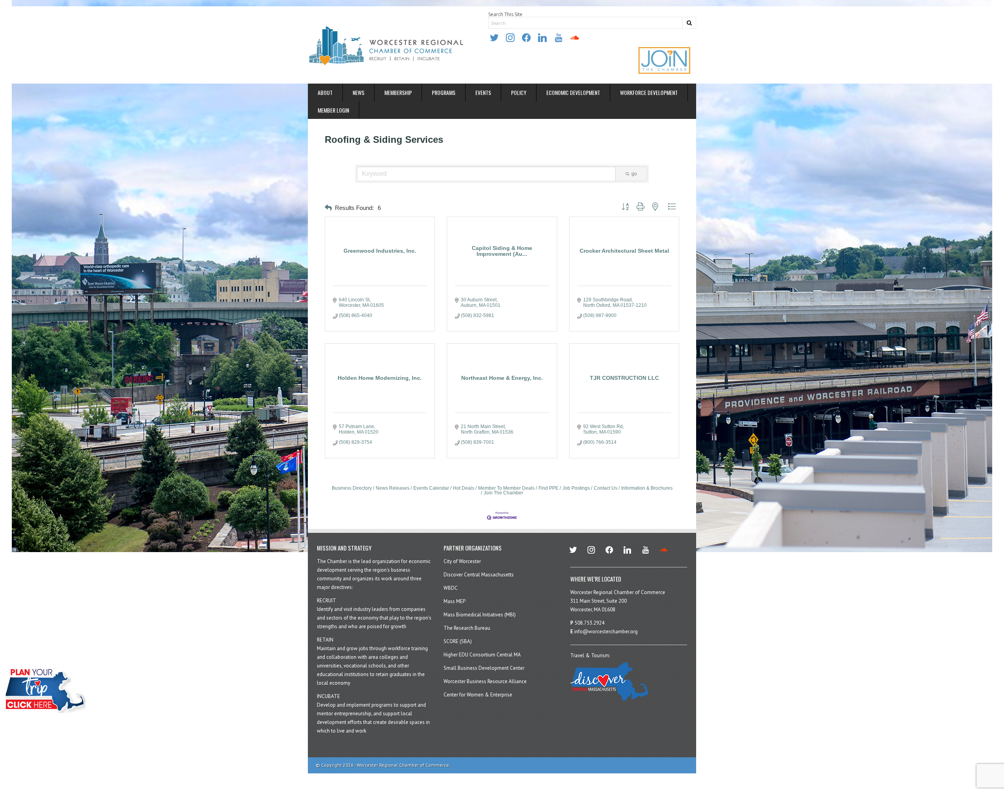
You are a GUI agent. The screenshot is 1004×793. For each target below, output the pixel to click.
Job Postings (576, 488)
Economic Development (573, 92)
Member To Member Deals (506, 488)
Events (483, 92)
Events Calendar (431, 488)
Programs (443, 92)
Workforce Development (649, 92)
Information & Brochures (647, 488)
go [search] (634, 174)
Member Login (333, 110)
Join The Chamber (503, 493)
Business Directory (352, 488)
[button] (328, 208)
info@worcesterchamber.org (606, 631)
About (325, 92)
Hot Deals (463, 488)
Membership (398, 92)
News (358, 92)
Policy (518, 92)
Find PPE (548, 488)
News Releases (392, 488)
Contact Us (605, 488)
